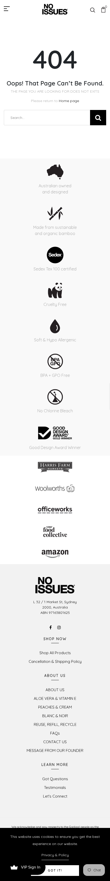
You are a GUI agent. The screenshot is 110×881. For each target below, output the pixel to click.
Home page (69, 100)
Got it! (55, 870)
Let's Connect (55, 796)
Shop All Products (55, 652)
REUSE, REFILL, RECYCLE (55, 724)
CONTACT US (55, 741)
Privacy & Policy (55, 855)
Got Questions (55, 778)
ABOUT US (55, 689)
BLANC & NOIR (55, 715)
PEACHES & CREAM (55, 707)
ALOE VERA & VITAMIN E (55, 698)
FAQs (55, 733)
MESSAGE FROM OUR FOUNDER (55, 750)
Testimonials (55, 787)
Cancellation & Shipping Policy (55, 661)
